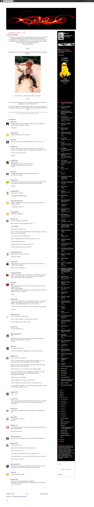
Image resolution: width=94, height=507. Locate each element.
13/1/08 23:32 (14, 461)
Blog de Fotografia (65, 349)
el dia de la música (64, 312)
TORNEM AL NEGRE (65, 331)
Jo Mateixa (13, 191)
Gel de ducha (65, 450)
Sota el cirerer (64, 124)
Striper (12, 408)
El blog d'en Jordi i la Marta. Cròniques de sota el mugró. (66, 112)
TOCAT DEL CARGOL (66, 330)
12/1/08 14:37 (14, 324)
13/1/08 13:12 (14, 406)
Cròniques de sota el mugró (64, 452)
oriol (12, 472)
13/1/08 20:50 (14, 422)
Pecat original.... (64, 288)
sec (61, 327)
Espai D (62, 142)
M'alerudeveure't (65, 455)
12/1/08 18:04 (14, 353)
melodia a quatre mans (65, 435)
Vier (12, 346)
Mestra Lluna (14, 464)
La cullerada (64, 138)
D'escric (60, 455)
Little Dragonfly (14, 272)
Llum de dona (64, 186)
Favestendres (64, 372)
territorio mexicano (64, 418)
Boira (12, 121)
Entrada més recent (10, 493)
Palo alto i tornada (64, 168)
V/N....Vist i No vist (65, 287)
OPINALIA (63, 364)
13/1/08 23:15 (14, 440)
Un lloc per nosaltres (65, 106)
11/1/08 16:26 (14, 169)
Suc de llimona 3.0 (65, 377)
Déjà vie (13, 218)
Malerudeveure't (64, 214)
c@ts (62, 234)
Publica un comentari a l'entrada (14, 489)
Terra (12, 171)
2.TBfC (62, 293)
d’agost (62, 404)
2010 (61, 392)
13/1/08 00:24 (14, 389)
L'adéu (62, 360)
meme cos (63, 425)
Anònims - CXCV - (64, 107)
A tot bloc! (63, 220)
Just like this (63, 205)
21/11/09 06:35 (14, 486)
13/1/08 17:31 (14, 414)
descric (62, 311)
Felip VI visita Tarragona (66, 211)
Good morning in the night (67, 248)
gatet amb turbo (64, 276)
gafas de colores (64, 430)
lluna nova (63, 173)
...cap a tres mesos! (65, 284)
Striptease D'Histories (66, 230)
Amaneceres (63, 183)
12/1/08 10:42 (14, 270)
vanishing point (64, 325)
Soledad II (63, 240)
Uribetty (12, 160)
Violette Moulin (64, 258)
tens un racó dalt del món (67, 102)
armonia (63, 191)
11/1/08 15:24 (14, 144)
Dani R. (12, 261)
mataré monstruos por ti (66, 243)
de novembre (64, 399)
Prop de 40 (63, 375)
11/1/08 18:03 (14, 188)
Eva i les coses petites (66, 340)
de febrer (63, 415)
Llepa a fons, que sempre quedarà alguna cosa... (66, 216)
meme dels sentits (64, 433)
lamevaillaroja (64, 292)
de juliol (62, 406)
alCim (62, 167)
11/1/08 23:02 (14, 249)
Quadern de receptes (65, 253)
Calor (62, 196)
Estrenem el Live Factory (66, 139)
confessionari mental (65, 132)
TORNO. (62, 231)
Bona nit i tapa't (64, 128)
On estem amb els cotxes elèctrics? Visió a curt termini (66, 144)
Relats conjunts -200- (65, 421)
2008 (61, 396)
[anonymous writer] (15, 200)
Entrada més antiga (44, 493)
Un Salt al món (64, 116)
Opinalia (60, 450)
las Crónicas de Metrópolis (67, 182)
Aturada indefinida (64, 236)
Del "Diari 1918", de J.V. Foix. (67, 103)
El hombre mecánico (65, 320)
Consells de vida (64, 178)
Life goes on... (64, 307)
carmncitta (13, 211)
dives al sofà (63, 265)
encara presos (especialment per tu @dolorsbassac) (67, 150)
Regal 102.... (63, 297)
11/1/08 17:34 (14, 177)
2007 (61, 439)
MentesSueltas (64, 195)
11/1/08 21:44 (14, 216)
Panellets (63, 255)
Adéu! (62, 259)
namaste (63, 306)
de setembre (63, 402)
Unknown (13, 132)
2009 (61, 394)
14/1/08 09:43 (14, 469)
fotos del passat (64, 431)
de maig (63, 409)
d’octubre (63, 401)
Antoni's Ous (64, 368)
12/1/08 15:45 (14, 343)
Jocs (62, 346)
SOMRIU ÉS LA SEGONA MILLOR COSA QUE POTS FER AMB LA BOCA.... (67, 269)
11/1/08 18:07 (14, 198)
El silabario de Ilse (65, 301)
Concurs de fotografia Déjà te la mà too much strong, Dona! (65, 51)
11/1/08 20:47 (14, 209)
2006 (61, 441)
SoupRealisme (64, 345)
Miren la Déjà (61, 55)
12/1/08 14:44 (14, 331)
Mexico (62, 420)
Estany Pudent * (64, 244)
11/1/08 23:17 (14, 259)
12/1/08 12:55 (14, 280)
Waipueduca (64, 370)
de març (63, 413)
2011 (61, 390)
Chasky (12, 180)
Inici (27, 493)
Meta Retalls (63, 334)
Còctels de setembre (65, 227)
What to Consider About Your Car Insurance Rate (66, 278)
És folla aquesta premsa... (67, 366)
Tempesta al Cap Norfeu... (66, 350)
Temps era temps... (64, 341)
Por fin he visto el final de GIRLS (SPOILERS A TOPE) (66, 157)
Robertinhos (14, 314)
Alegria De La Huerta (65, 123)
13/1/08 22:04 (14, 433)
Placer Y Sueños (65, 382)
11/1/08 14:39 (14, 130)
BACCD (12, 425)
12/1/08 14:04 (14, 296)
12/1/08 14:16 (14, 311)
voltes (62, 355)
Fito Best (62, 187)
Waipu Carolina (14, 333)
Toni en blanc (64, 160)
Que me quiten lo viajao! (66, 385)
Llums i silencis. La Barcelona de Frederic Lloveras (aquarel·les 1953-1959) (67, 119)
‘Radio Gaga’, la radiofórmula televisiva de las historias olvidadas (67, 163)
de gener (63, 416)
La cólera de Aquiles (65, 239)
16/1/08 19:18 (14, 476)
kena (12, 282)
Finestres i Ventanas (65, 296)
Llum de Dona (61, 445)
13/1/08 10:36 (14, 396)
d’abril (62, 411)
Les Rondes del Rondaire (66, 353)
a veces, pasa (64, 204)
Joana (12, 417)
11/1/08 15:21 (14, 137)
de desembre (64, 397)
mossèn (13, 392)
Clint (12, 139)
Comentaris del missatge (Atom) (19, 496)
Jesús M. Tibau (14, 436)
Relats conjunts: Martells (66, 221)
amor (62, 437)
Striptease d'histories (66, 454)
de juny (62, 408)
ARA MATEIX (64, 148)
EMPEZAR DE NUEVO (65, 192)
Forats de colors (64, 423)
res (61, 172)
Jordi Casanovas (15, 252)
